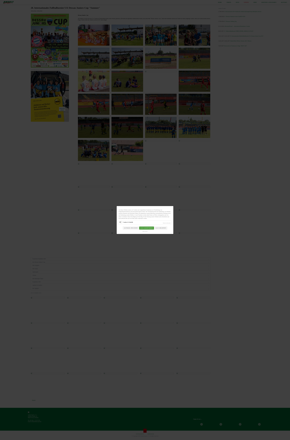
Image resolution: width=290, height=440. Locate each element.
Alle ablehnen (160, 228)
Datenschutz (145, 231)
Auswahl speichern (131, 228)
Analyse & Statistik (128, 222)
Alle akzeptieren (146, 228)
